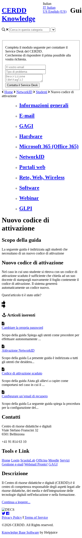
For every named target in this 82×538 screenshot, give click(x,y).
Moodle (53, 460)
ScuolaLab (27, 460)
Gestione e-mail (12, 464)
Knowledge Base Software (20, 532)
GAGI (26, 126)
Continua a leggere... (16, 502)
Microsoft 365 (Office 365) (49, 146)
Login (15, 460)
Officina (41, 460)
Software (29, 188)
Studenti (41, 92)
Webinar (29, 198)
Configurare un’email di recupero (25, 396)
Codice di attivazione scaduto (22, 373)
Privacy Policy (12, 517)
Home (8, 92)
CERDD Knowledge (18, 14)
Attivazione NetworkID (18, 350)
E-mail (27, 115)
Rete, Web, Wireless (42, 177)
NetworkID (24, 92)
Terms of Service (36, 517)
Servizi (65, 460)
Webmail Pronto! (36, 464)
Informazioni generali (43, 105)
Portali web (32, 167)
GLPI (25, 208)
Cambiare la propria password (22, 327)
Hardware (30, 136)
